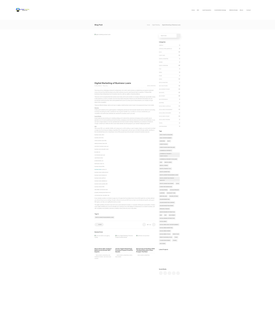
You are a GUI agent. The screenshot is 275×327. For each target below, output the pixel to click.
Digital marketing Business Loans (104, 217)
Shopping (161, 102)
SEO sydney (172, 215)
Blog (97, 255)
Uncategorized (163, 126)
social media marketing (166, 227)
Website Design (233, 10)
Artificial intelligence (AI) (165, 48)
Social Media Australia (165, 106)
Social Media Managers (165, 112)
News (130, 255)
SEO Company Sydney (164, 89)
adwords (162, 141)
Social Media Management (165, 109)
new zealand (163, 196)
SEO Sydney (118, 256)
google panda (163, 189)
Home (193, 10)
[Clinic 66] (176, 262)
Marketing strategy (142, 294)
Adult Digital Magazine (166, 134)
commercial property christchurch (166, 155)
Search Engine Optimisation (144, 296)
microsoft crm (171, 193)
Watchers (162, 243)
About (241, 10)
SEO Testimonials (163, 99)
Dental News (168, 162)
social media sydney (165, 230)
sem (161, 215)
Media (160, 72)
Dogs (177, 183)
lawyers (162, 193)
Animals (161, 45)
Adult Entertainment (166, 137)
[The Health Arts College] (162, 262)
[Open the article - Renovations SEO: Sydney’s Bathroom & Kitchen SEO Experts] (99, 241)
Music (160, 75)
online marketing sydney (166, 205)
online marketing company (167, 202)
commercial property (166, 150)
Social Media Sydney (164, 116)
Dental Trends (164, 165)
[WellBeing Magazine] (162, 255)
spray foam (176, 234)
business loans (98, 169)
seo (165, 215)
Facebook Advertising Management (146, 302)
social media (163, 221)
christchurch (164, 144)
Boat (169, 141)
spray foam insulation (166, 237)
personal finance (164, 208)
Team (176, 237)
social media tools (165, 234)
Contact (248, 10)
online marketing (164, 199)
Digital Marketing (156, 24)
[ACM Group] (169, 255)
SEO (198, 10)
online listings (174, 196)
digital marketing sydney (166, 183)
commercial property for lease (168, 159)
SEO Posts (106, 256)
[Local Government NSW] (176, 255)
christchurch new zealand (167, 147)
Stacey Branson (99, 85)
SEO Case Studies (163, 85)
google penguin (174, 189)
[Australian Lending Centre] (169, 262)
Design (160, 62)
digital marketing (165, 171)
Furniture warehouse (166, 186)
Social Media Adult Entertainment (169, 224)
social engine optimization (167, 218)
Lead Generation (206, 10)
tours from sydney (165, 240)
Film (160, 68)
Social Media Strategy (220, 10)
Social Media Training (164, 119)
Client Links (162, 55)
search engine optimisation (167, 211)
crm (161, 162)
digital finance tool (165, 168)
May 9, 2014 (105, 85)
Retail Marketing (163, 82)
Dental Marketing (163, 58)
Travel (160, 123)
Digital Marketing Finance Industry (167, 179)
